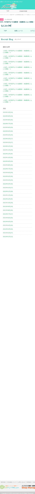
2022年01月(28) (8, 191)
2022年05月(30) (8, 176)
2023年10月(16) (8, 112)
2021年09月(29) (8, 206)
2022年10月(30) (8, 157)
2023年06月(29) (8, 127)
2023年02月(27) (8, 142)
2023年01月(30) (8, 146)
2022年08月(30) (8, 165)
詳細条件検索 (23, 11)
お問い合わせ (21, 482)
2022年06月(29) (8, 172)
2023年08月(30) (8, 120)
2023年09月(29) (8, 116)
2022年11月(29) (8, 153)
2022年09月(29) (8, 161)
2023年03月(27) (8, 138)
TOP (8, 11)
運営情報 (3, 482)
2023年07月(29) (8, 123)
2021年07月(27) (8, 214)
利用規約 (29, 482)
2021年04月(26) (8, 225)
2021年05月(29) (8, 221)
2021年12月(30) (8, 195)
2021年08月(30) (8, 210)
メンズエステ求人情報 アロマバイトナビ (9, 6)
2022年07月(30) (8, 169)
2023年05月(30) (8, 131)
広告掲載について (11, 482)
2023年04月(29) (8, 135)
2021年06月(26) (8, 218)
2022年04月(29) (8, 180)
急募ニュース (18, 30)
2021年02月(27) (8, 233)
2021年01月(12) (8, 236)
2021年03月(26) (8, 229)
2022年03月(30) (8, 184)
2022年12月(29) (8, 150)
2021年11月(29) (8, 199)
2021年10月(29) (8, 202)
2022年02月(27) (8, 187)
